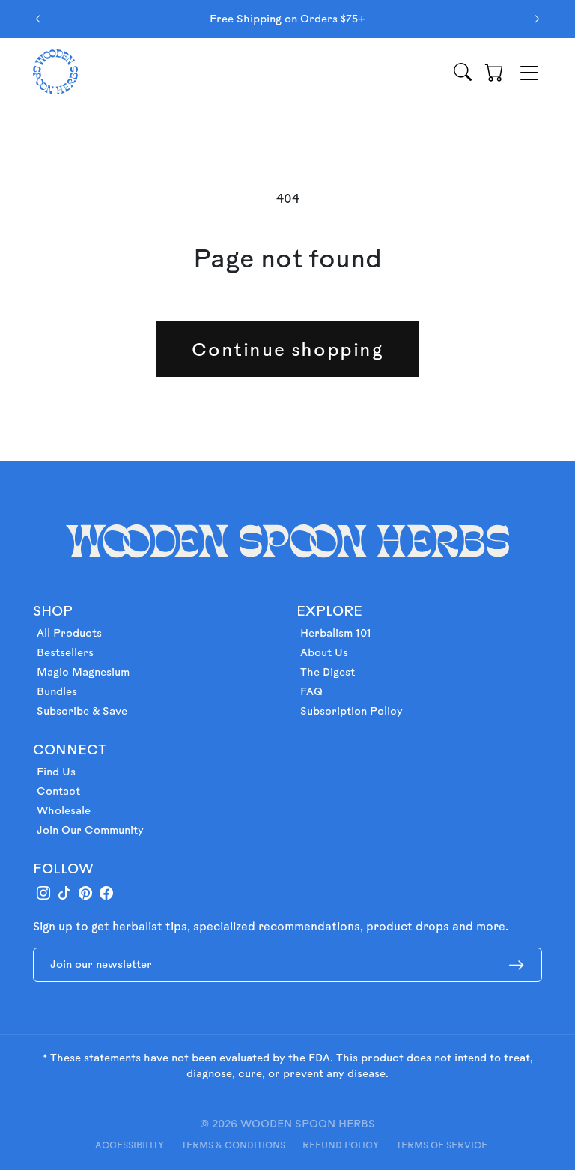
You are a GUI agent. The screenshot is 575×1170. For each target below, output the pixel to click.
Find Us (56, 771)
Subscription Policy (351, 711)
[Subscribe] (516, 964)
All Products (69, 633)
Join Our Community (90, 830)
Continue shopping (287, 349)
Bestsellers (65, 652)
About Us (324, 652)
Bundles (57, 691)
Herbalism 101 (335, 633)
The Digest (327, 672)
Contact (58, 791)
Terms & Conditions (233, 1144)
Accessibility (129, 1144)
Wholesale (64, 810)
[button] (494, 72)
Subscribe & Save (82, 711)
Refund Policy (340, 1144)
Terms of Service (441, 1144)
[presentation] (38, 19)
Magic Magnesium (83, 672)
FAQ (311, 691)
